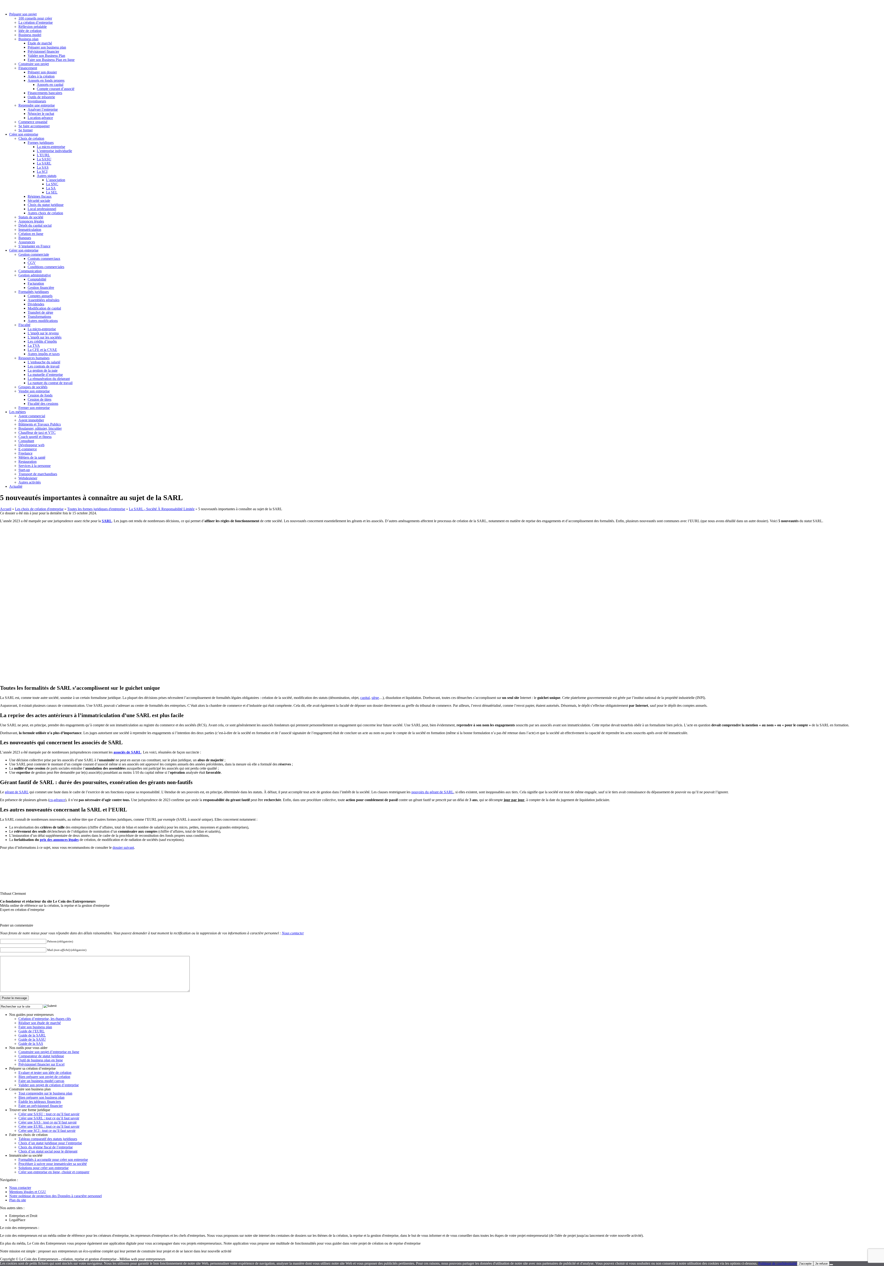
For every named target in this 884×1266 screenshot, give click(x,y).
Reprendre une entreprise (36, 105)
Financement (27, 68)
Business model (29, 35)
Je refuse (821, 1263)
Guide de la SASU (32, 1039)
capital (365, 698)
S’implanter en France (34, 246)
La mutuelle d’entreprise (45, 375)
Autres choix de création (45, 213)
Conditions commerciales (46, 267)
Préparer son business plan (47, 47)
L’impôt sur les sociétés (44, 337)
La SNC (52, 184)
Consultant (26, 441)
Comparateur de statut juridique (41, 1056)
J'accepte (805, 1263)
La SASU (44, 159)
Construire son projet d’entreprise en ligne (48, 1052)
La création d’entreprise (35, 22)
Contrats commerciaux (44, 259)
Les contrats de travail (43, 366)
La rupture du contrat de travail (50, 383)
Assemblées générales (43, 300)
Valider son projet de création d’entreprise (48, 1085)
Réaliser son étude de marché (39, 1023)
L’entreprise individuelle (54, 151)
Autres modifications (43, 321)
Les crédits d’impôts (42, 341)
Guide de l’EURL (31, 1031)
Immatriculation (29, 230)
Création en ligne (30, 234)
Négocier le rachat (41, 114)
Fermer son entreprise (34, 408)
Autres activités (29, 482)
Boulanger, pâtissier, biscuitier (40, 428)
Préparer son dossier (42, 72)
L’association (55, 180)
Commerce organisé (32, 122)
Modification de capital (44, 308)
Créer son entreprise (23, 134)
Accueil (5, 509)
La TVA (34, 346)
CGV (32, 263)
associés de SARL (127, 752)
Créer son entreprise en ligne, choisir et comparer (53, 1172)
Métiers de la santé (31, 457)
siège (375, 698)
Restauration (27, 462)
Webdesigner (27, 478)
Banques (24, 238)
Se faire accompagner (34, 126)
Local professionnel (42, 209)
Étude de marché (40, 43)
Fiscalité (24, 325)
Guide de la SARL (32, 1035)
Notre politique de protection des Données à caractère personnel (55, 1196)
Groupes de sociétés (32, 387)
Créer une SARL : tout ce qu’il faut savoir (48, 1118)
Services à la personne (34, 466)
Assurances (26, 242)
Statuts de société (30, 217)
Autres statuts (46, 176)
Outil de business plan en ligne (40, 1060)
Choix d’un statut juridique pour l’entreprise (50, 1143)
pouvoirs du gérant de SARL (432, 792)
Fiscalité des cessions (43, 404)
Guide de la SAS (30, 1044)
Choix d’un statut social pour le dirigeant (47, 1151)
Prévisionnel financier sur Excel (41, 1064)
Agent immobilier (31, 420)
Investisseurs (37, 101)
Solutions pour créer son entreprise (43, 1168)
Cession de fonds (40, 395)
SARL (107, 521)
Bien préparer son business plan (41, 1097)
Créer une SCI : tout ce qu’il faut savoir (47, 1131)
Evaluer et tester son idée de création (44, 1073)
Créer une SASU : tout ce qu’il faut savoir (48, 1114)
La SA (51, 188)
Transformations (39, 317)
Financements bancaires (45, 93)
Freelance (25, 453)
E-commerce (27, 449)
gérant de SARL (17, 792)
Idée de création (29, 31)
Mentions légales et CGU (27, 1192)
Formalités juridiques (33, 292)
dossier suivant (123, 847)
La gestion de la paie (43, 370)
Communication (30, 271)
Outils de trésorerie (41, 97)
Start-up (24, 470)
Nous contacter (293, 933)
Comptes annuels (40, 296)
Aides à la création (41, 76)
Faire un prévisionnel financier (40, 1106)
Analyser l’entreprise (43, 109)
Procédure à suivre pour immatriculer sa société (52, 1164)
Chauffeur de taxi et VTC (37, 433)
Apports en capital (50, 85)
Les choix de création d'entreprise (39, 509)
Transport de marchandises (37, 474)
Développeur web (31, 445)
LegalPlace (17, 1220)
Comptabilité (37, 279)
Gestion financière (41, 288)
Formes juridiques (41, 143)
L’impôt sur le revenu (43, 333)
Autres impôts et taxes (44, 354)
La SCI (42, 172)
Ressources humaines (33, 358)
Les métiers (17, 412)
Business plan (28, 39)
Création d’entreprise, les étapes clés (44, 1019)
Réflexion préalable (32, 27)
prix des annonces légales (59, 840)
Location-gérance (40, 118)
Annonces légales (31, 221)
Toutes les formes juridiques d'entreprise (96, 509)
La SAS (43, 167)
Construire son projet (33, 64)
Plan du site (17, 1200)
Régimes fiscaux (40, 196)
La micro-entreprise (51, 147)
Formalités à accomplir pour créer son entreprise (53, 1160)
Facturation (36, 283)
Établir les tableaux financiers (39, 1102)
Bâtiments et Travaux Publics (39, 424)
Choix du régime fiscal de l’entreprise (45, 1147)
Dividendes (36, 304)
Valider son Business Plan (46, 56)
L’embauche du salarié (44, 362)
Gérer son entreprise (23, 250)
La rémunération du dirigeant (49, 379)
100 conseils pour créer (35, 18)
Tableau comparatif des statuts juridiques (47, 1139)
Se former (25, 130)
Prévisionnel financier (43, 51)
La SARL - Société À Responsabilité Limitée (162, 509)
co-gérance (57, 800)
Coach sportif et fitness (35, 437)
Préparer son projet (23, 14)
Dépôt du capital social (35, 225)
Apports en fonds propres (46, 80)
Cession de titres (39, 399)
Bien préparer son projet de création (44, 1077)
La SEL (52, 192)
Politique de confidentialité (777, 1263)
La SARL (44, 163)
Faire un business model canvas (41, 1081)
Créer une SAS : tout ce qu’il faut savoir (47, 1122)
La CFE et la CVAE (42, 350)
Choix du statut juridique (46, 205)
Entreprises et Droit (23, 1216)
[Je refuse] (831, 1264)
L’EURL (43, 155)
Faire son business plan (35, 1027)
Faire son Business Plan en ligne (51, 60)
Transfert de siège (40, 312)
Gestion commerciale (33, 254)
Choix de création (31, 138)
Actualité (15, 486)
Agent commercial (31, 416)
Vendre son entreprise (34, 391)
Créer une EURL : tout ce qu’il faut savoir (48, 1126)
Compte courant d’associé (55, 89)
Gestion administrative (34, 275)
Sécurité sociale (39, 201)
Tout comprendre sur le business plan (45, 1093)
